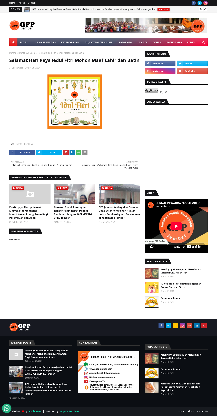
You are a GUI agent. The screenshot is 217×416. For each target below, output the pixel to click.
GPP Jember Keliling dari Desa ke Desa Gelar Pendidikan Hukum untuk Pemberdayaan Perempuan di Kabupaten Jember (94, 9)
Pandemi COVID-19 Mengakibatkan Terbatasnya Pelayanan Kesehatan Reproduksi (180, 387)
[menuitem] (13, 42)
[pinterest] (204, 325)
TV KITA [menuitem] (143, 42)
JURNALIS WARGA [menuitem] (44, 42)
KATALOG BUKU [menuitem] (70, 42)
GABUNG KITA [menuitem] (174, 42)
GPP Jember (17, 67)
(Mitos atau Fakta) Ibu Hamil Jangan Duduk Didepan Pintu (181, 285)
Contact (31, 2)
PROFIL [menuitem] (24, 42)
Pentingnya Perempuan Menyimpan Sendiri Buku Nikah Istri (181, 271)
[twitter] (200, 3)
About (22, 2)
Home (12, 2)
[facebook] (194, 3)
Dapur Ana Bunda (171, 298)
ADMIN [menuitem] (191, 42)
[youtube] (192, 71)
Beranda (13, 52)
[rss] (175, 325)
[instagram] (205, 3)
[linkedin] (197, 325)
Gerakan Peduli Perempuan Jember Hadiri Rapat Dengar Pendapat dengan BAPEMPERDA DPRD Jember (73, 212)
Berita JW (23, 52)
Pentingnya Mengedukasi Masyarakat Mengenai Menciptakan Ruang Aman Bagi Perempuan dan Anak (28, 212)
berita (19, 144)
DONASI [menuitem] (157, 42)
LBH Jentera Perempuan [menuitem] (98, 42)
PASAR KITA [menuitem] (125, 42)
